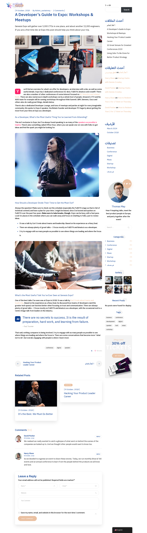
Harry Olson (29, 453)
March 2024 (112, 128)
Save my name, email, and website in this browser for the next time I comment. (53, 512)
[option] (36, 401)
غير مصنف (110, 171)
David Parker (29, 435)
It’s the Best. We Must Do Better (35, 414)
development (110, 321)
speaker (67, 348)
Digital (22, 402)
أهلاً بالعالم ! (111, 25)
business (109, 317)
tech (116, 325)
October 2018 (113, 132)
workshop (109, 329)
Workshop (111, 167)
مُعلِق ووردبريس (110, 72)
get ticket (118, 356)
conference (49, 348)
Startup (110, 163)
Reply (98, 437)
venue (124, 325)
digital (59, 348)
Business (110, 147)
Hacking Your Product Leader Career (79, 394)
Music (109, 159)
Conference (112, 151)
